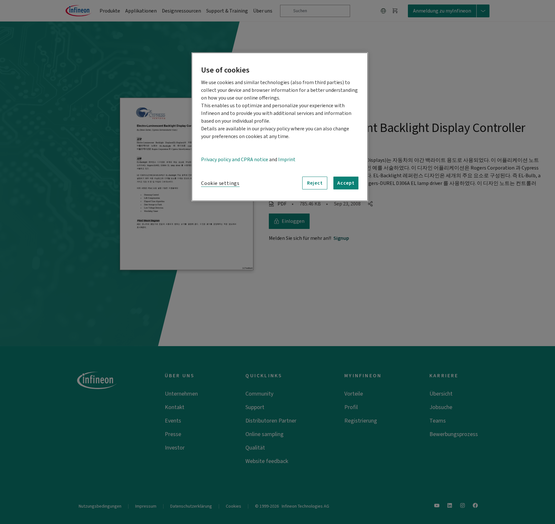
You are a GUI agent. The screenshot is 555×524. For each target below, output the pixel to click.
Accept (346, 183)
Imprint (286, 159)
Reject (315, 183)
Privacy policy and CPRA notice (234, 159)
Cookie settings (220, 183)
